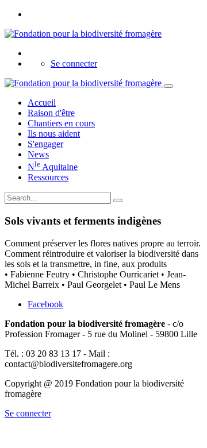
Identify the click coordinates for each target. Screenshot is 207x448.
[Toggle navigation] (168, 86)
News (38, 154)
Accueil (42, 102)
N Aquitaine (53, 167)
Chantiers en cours (61, 123)
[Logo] (83, 33)
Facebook (45, 304)
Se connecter (74, 63)
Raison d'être (51, 113)
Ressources (48, 177)
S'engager (45, 144)
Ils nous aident (54, 133)
